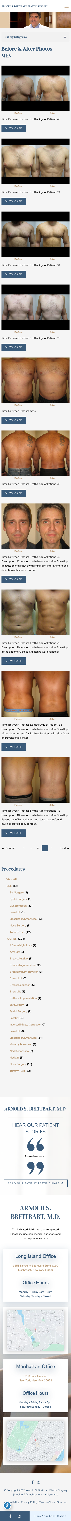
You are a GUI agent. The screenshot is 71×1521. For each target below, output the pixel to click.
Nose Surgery (18, 925)
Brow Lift (15, 991)
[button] (36, 1183)
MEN (9, 886)
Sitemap (62, 1502)
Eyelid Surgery (18, 899)
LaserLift (15, 912)
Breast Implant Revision (24, 972)
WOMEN (11, 939)
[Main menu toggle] (66, 6)
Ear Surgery (17, 892)
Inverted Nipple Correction (25, 1024)
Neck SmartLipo (19, 1051)
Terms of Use (47, 1502)
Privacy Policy (29, 1502)
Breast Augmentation (23, 965)
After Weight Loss (21, 945)
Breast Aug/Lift (19, 958)
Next (65, 848)
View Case (13, 128)
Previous (8, 848)
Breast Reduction (20, 985)
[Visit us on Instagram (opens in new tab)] (38, 1482)
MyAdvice (52, 1494)
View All (11, 879)
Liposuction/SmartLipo (23, 919)
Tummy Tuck (17, 932)
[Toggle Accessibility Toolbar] (7, 1505)
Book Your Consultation (50, 1516)
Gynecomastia (18, 906)
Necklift (14, 1057)
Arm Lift (15, 952)
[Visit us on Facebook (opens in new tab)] (32, 1482)
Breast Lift (16, 978)
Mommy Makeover (21, 1044)
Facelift (14, 1018)
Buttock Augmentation (23, 998)
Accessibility (11, 1502)
